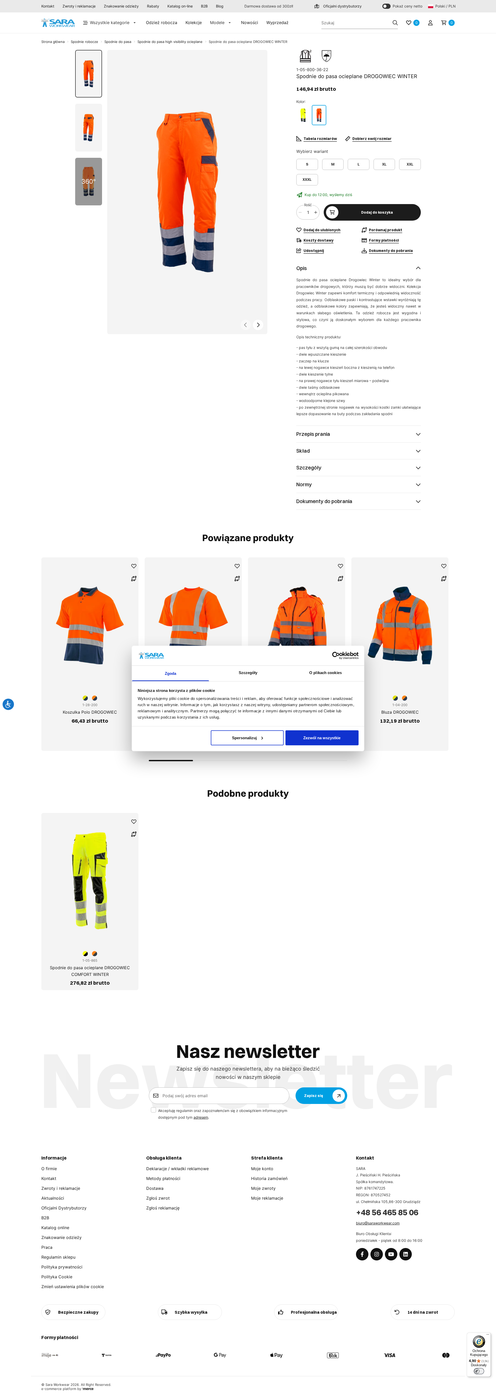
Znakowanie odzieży (121, 6)
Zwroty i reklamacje (79, 6)
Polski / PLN (445, 6)
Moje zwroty (263, 1188)
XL (384, 164)
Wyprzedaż (277, 22)
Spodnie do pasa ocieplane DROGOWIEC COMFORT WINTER (90, 971)
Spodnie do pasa (117, 42)
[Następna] (258, 325)
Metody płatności (163, 1178)
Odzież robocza (161, 22)
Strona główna (53, 42)
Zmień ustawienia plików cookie (72, 1286)
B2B (204, 6)
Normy (304, 484)
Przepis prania (313, 434)
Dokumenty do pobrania (324, 501)
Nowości (249, 22)
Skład (303, 450)
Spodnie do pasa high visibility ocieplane (170, 42)
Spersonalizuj (244, 737)
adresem (200, 1117)
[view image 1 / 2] (187, 192)
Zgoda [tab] (170, 673)
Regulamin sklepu (58, 1257)
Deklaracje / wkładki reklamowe (177, 1168)
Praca (46, 1247)
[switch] (479, 1371)
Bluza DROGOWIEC (400, 712)
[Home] (58, 23)
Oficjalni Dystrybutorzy (64, 1208)
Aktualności (52, 1198)
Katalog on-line (180, 6)
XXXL (307, 179)
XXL (410, 164)
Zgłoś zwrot (158, 1198)
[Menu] (488, 1336)
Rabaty (153, 6)
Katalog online (55, 1227)
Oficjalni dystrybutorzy (342, 6)
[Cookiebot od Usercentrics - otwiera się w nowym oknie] (336, 655)
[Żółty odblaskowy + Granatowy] (303, 115)
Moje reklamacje (267, 1198)
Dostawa (155, 1188)
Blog (219, 6)
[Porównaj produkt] (133, 578)
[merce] (88, 1389)
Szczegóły (308, 467)
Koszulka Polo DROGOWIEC (90, 712)
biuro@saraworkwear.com (378, 1223)
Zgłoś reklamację (163, 1208)
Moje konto (262, 1168)
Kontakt (47, 6)
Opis (301, 268)
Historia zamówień (269, 1178)
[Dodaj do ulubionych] (133, 566)
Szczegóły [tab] (248, 672)
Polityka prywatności (61, 1266)
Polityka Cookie (56, 1276)
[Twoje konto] (430, 22)
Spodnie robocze (84, 42)
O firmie (49, 1168)
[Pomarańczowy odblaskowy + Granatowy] (319, 115)
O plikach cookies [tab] (325, 672)
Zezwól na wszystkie (321, 737)
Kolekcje (193, 22)
